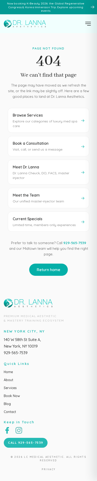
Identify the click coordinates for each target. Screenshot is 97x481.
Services (10, 388)
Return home (48, 269)
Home (8, 372)
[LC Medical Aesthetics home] (26, 23)
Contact (10, 412)
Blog (7, 404)
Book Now (12, 396)
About (8, 380)
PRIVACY (49, 469)
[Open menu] (88, 24)
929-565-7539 (74, 243)
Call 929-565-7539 (25, 442)
